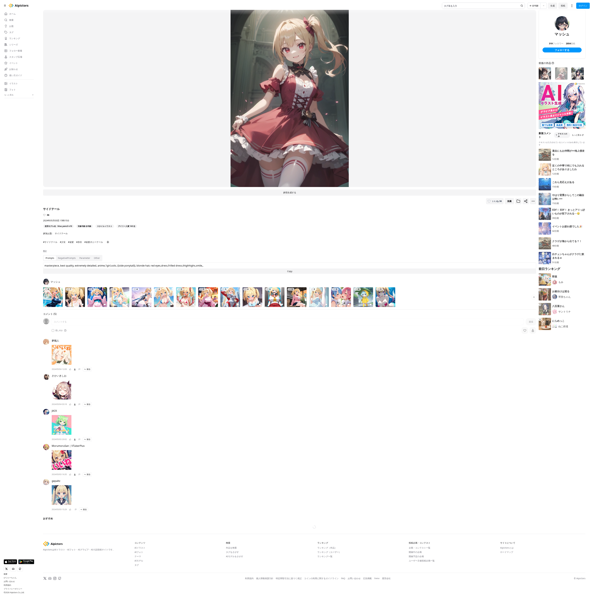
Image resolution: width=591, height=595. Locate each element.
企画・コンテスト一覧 (419, 563)
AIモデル (139, 576)
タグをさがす (232, 568)
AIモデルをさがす (234, 572)
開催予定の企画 (416, 572)
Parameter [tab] (84, 258)
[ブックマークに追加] (518, 201)
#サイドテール (50, 242)
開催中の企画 (415, 568)
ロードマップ (506, 568)
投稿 (563, 5)
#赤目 (79, 242)
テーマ (138, 572)
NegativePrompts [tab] (67, 258)
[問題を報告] (79, 369)
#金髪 (71, 242)
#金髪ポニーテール (93, 242)
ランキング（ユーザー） (329, 568)
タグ (137, 580)
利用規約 (7, 585)
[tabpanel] (289, 268)
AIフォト (139, 568)
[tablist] (72, 258)
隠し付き (59, 330)
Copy (289, 271)
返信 (88, 369)
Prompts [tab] (50, 258)
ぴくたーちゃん (10, 578)
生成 (552, 5)
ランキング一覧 (324, 572)
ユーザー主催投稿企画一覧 (422, 576)
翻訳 (45, 251)
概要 (5, 574)
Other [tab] (97, 258)
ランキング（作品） (327, 563)
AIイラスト (140, 563)
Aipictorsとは (507, 563)
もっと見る (576, 135)
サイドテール (61, 233)
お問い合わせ (9, 581)
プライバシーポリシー (13, 589)
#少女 (63, 242)
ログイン (583, 5)
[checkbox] (53, 330)
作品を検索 (231, 563)
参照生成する (289, 192)
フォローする (562, 50)
